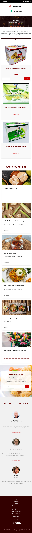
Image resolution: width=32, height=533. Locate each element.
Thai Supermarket (13, 22)
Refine (16, 39)
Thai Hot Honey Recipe (10, 253)
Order (26, 78)
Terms (17, 530)
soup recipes (8, 321)
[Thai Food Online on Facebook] (12, 523)
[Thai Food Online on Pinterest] (14, 523)
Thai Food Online (11, 529)
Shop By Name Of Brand (16, 513)
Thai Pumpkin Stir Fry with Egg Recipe (14, 285)
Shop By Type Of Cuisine (16, 511)
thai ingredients (18, 256)
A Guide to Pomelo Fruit (10, 188)
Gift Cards (16, 519)
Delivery (16, 503)
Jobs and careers (16, 505)
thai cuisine (8, 256)
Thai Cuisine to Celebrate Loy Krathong (15, 350)
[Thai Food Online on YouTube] (18, 523)
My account (16, 516)
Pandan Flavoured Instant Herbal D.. (16, 146)
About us (16, 499)
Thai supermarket (16, 508)
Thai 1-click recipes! (16, 509)
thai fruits (8, 192)
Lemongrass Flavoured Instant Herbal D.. (16, 107)
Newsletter (16, 518)
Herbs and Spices (9, 224)
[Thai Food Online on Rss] (20, 523)
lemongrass (20, 224)
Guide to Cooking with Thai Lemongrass (15, 221)
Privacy (21, 530)
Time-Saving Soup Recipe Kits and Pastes (15, 318)
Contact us (16, 501)
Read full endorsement (16, 432)
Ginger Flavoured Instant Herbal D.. (16, 68)
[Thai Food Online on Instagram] (16, 523)
